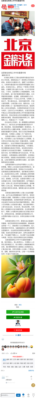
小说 (14, 363)
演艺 (24, 363)
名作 (4, 363)
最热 (4, 359)
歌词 (28, 359)
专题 (8, 367)
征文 (20, 367)
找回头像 (18, 317)
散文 (31, 359)
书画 (21, 363)
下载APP (33, 385)
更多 (33, 353)
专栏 (4, 367)
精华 (11, 363)
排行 (11, 359)
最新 (7, 359)
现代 (24, 359)
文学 (14, 359)
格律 (18, 359)
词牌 (21, 359)
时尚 (28, 363)
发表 (18, 395)
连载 (16, 367)
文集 (12, 367)
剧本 (18, 363)
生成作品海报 (19, 312)
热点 (7, 363)
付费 (31, 367)
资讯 (31, 363)
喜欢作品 (18, 330)
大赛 (23, 367)
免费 (27, 367)
